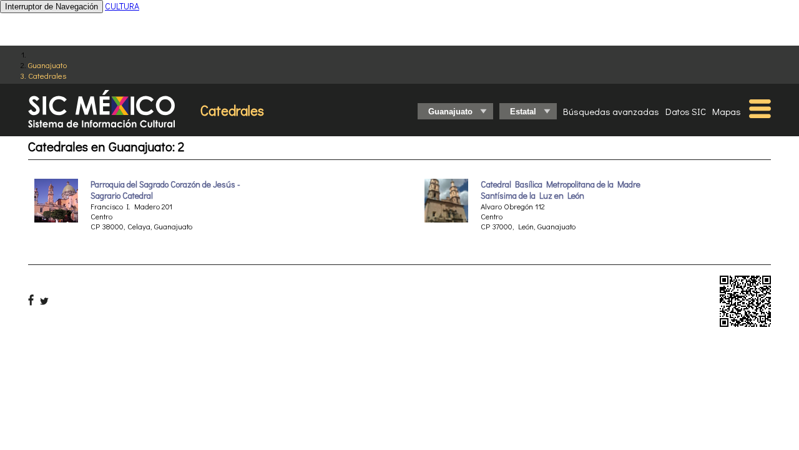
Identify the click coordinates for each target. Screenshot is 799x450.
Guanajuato (47, 64)
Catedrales (47, 75)
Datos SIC (685, 111)
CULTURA (122, 6)
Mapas (726, 111)
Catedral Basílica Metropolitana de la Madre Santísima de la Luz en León (560, 190)
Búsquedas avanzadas (611, 111)
